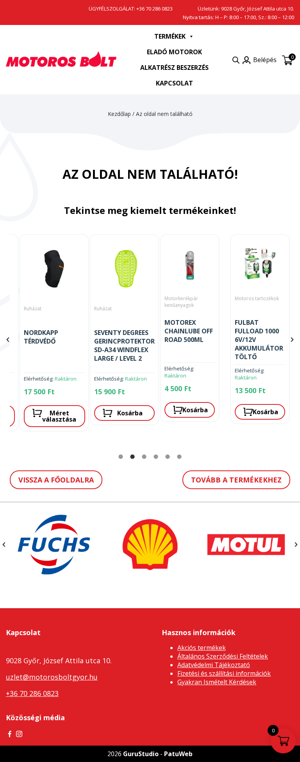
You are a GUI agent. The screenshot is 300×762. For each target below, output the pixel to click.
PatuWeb (178, 754)
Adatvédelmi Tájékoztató (213, 665)
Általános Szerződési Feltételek (222, 656)
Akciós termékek (201, 647)
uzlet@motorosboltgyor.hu (52, 677)
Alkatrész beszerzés (174, 67)
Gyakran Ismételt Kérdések (216, 682)
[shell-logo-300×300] (150, 544)
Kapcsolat (174, 83)
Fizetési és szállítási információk (224, 673)
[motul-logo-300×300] (246, 544)
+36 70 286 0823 (154, 8)
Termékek (170, 36)
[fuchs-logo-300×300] (54, 544)
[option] (45, 334)
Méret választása (59, 416)
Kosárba (130, 413)
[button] (8, 340)
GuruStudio (141, 754)
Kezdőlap (119, 114)
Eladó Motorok (174, 52)
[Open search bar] (236, 60)
